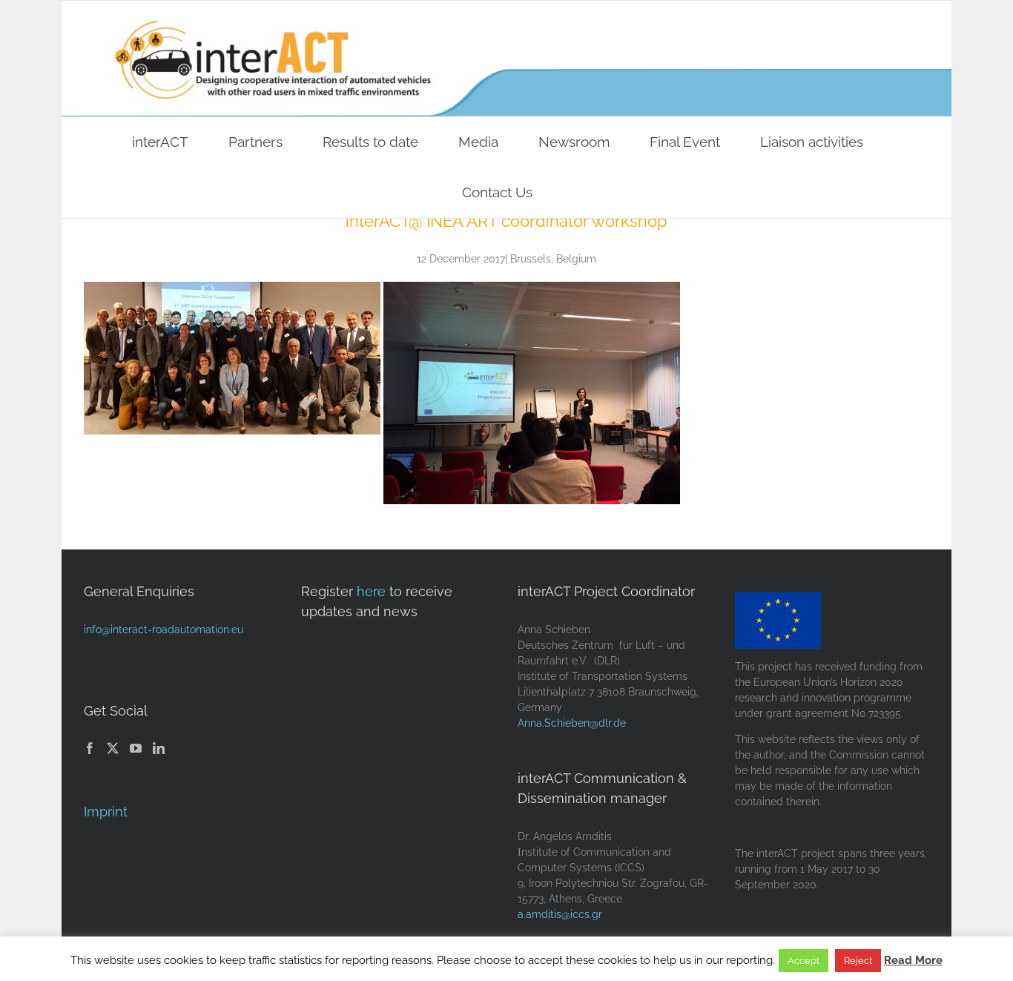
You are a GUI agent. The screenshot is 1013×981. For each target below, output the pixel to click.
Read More (913, 960)
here (371, 591)
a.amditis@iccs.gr (560, 914)
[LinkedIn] (159, 748)
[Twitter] (113, 748)
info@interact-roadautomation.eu (163, 629)
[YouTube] (136, 748)
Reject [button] (858, 960)
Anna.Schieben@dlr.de (572, 723)
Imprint (106, 811)
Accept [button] (803, 960)
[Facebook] (90, 748)
